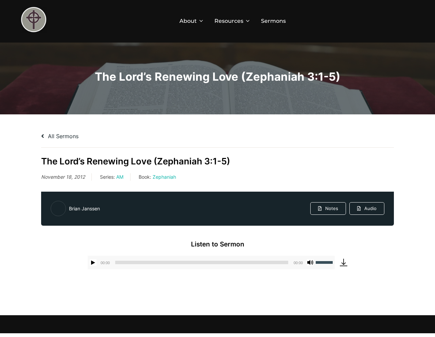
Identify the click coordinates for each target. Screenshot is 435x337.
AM (119, 177)
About (188, 21)
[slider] (325, 262)
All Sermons (62, 136)
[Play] (93, 262)
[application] (211, 262)
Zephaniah (164, 177)
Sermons (273, 21)
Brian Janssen (84, 208)
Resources (228, 21)
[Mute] (310, 262)
